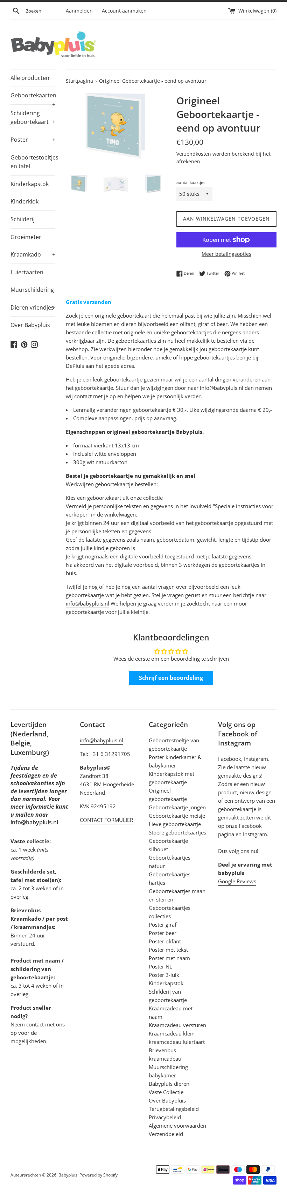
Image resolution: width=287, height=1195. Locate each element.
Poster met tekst (168, 949)
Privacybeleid (165, 1117)
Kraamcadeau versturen (177, 1025)
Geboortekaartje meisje (177, 815)
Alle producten (29, 78)
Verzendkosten (193, 153)
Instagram (256, 758)
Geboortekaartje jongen (177, 807)
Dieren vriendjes (32, 307)
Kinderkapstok (29, 184)
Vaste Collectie (166, 1092)
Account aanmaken (124, 11)
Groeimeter (25, 237)
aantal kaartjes (190, 182)
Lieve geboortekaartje (175, 824)
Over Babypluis (30, 325)
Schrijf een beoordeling (171, 678)
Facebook (229, 758)
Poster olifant (165, 941)
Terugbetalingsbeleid (174, 1108)
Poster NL (160, 966)
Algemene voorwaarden (177, 1125)
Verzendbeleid (166, 1133)
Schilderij (22, 219)
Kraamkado (32, 254)
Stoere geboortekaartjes (177, 832)
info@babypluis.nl (221, 387)
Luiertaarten (26, 272)
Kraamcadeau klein (172, 1033)
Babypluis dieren (169, 1083)
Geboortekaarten (32, 97)
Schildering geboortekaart (32, 117)
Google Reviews (237, 881)
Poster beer (162, 932)
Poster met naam (169, 958)
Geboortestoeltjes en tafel (32, 162)
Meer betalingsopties (226, 254)
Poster (32, 139)
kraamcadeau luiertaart (177, 1041)
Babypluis (67, 1175)
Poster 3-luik (164, 974)
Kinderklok (24, 201)
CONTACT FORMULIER (106, 819)
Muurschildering (32, 290)
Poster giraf (162, 924)
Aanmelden (79, 11)
